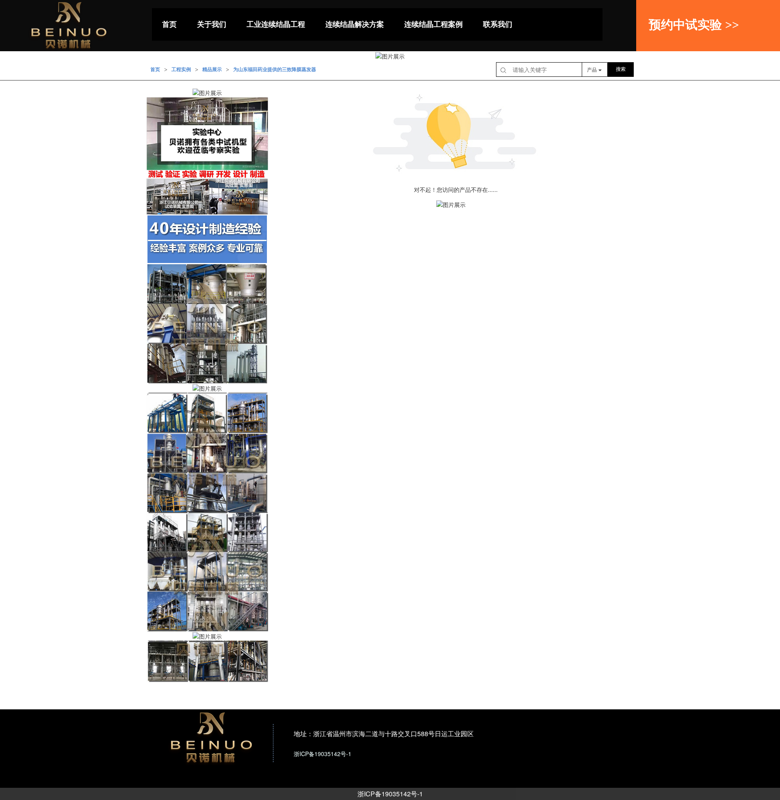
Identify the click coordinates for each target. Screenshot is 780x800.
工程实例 (181, 69)
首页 (155, 69)
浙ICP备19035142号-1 (390, 793)
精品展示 (212, 69)
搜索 (621, 69)
